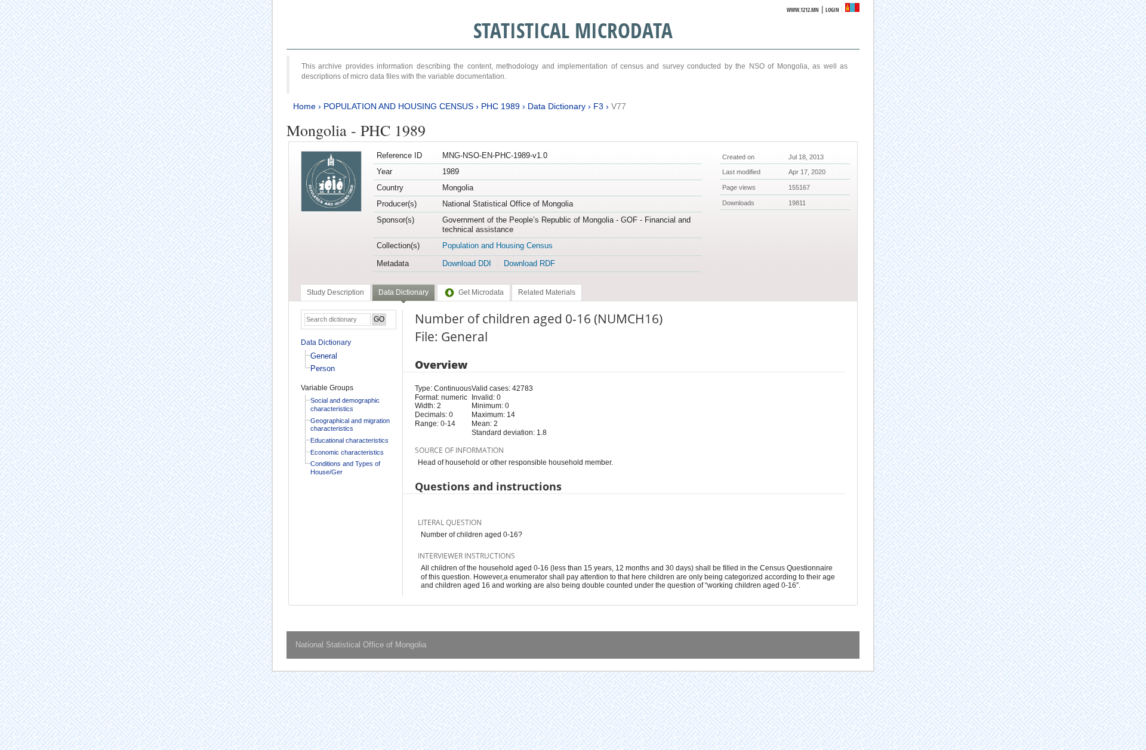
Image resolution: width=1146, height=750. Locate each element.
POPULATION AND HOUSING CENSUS (398, 106)
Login (832, 10)
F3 (598, 106)
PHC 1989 (500, 106)
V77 (618, 106)
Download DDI (466, 263)
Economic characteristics (347, 452)
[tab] (335, 292)
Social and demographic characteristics (345, 404)
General (323, 355)
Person (322, 368)
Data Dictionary (557, 106)
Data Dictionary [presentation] (403, 292)
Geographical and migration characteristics (350, 425)
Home (304, 106)
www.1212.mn (803, 10)
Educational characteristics (349, 440)
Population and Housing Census (497, 245)
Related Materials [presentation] (546, 292)
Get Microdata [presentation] (481, 292)
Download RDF (529, 263)
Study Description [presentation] (335, 292)
